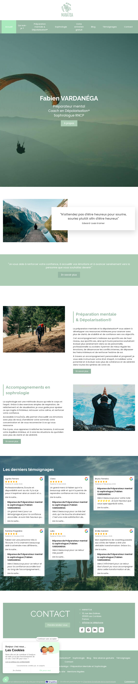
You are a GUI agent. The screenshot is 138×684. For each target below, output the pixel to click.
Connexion (129, 681)
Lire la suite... (11, 497)
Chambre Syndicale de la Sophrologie (99, 681)
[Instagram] (101, 630)
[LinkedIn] (95, 630)
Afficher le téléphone (92, 622)
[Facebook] (82, 630)
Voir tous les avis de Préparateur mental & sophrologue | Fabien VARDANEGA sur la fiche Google (51, 581)
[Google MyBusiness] (88, 630)
